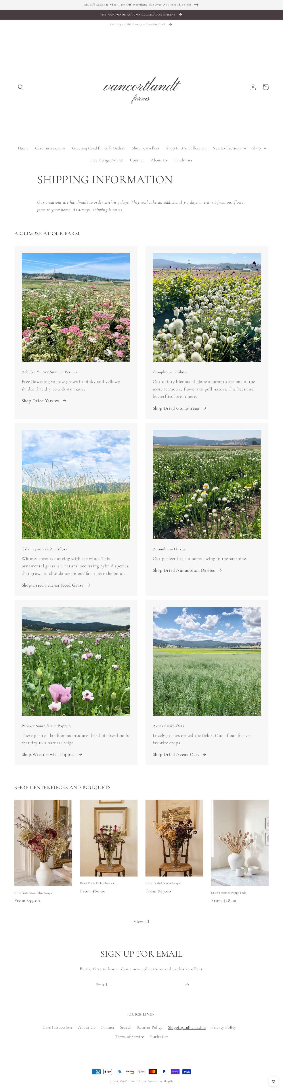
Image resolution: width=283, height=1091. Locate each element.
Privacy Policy (223, 1027)
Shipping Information (187, 1027)
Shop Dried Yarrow (40, 401)
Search (126, 1027)
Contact (107, 1027)
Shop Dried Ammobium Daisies (184, 570)
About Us (86, 1027)
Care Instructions (58, 1027)
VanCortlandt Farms (133, 1081)
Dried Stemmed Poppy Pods (228, 892)
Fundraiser (158, 1036)
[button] (20, 87)
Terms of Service (129, 1036)
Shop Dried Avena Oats (176, 754)
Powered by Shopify (160, 1081)
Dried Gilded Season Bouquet (163, 883)
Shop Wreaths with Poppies (49, 754)
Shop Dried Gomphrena (176, 408)
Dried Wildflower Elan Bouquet (33, 893)
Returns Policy (150, 1027)
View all (141, 921)
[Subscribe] (187, 984)
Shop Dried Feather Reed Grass (52, 585)
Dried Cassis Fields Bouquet (97, 883)
